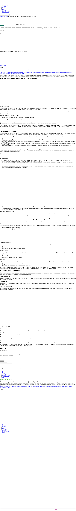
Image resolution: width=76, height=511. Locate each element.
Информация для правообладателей (61, 386)
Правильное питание (6, 11)
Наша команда (45, 386)
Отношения (4, 6)
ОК (55, 509)
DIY (3, 8)
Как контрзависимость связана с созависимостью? (42, 72)
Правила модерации (51, 386)
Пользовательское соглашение (17, 386)
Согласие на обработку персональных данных (30, 386)
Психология (4, 7)
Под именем (2, 357)
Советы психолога (5, 12)
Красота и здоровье (5, 5)
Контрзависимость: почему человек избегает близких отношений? (11, 72)
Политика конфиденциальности (6, 386)
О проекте (40, 386)
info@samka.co (6, 380)
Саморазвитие (4, 10)
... (27, 51)
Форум (3, 13)
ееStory (3, 9)
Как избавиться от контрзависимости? (17, 73)
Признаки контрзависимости (28, 72)
